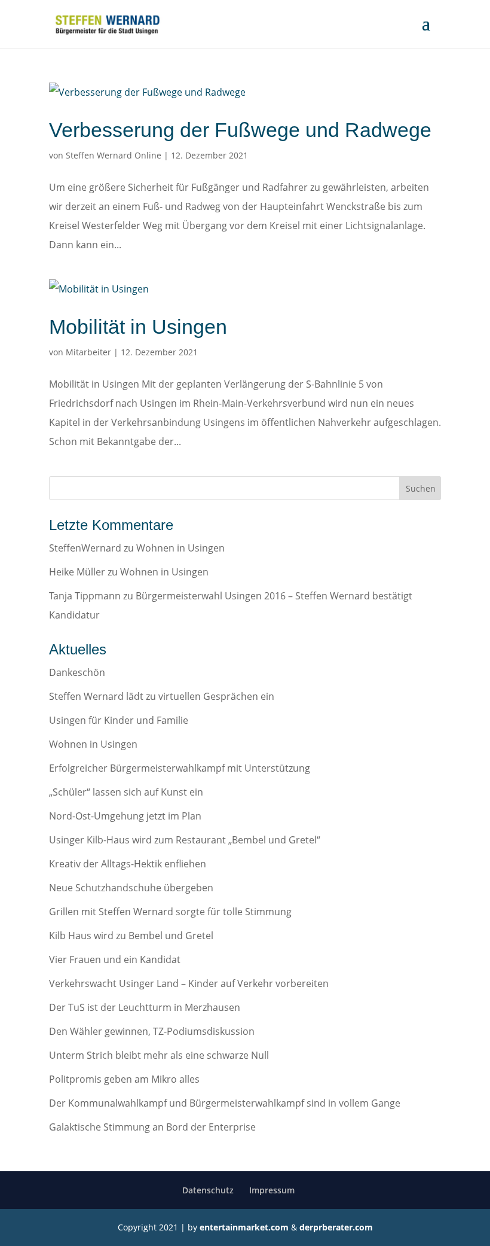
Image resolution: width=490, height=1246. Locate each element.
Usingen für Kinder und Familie (118, 720)
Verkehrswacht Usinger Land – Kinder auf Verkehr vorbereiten (189, 983)
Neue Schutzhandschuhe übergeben (131, 887)
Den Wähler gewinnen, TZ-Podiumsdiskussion (152, 1031)
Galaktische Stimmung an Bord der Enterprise (152, 1127)
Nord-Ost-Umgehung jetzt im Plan (125, 815)
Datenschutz (208, 1190)
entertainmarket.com (244, 1227)
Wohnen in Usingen (180, 548)
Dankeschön (77, 672)
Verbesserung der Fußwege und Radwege (240, 129)
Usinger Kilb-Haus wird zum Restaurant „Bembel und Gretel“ (184, 839)
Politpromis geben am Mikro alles (124, 1079)
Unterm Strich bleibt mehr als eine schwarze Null (159, 1055)
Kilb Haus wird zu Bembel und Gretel (131, 935)
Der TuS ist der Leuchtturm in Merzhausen (144, 1007)
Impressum (272, 1190)
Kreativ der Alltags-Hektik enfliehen (127, 863)
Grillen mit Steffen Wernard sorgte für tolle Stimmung (170, 911)
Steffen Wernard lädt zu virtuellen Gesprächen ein (161, 696)
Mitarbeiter (88, 352)
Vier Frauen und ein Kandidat (114, 959)
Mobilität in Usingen (138, 326)
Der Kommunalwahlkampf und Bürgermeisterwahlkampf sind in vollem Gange (224, 1103)
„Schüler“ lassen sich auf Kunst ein (126, 792)
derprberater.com (336, 1227)
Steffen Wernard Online (113, 155)
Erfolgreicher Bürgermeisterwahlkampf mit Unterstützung (179, 768)
